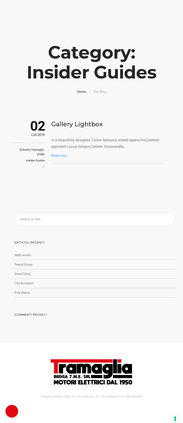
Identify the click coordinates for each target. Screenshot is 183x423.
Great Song (22, 274)
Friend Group (23, 264)
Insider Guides (35, 160)
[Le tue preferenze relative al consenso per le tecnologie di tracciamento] (175, 419)
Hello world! (23, 255)
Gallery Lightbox (77, 124)
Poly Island (22, 292)
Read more (59, 155)
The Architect (24, 283)
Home (81, 92)
